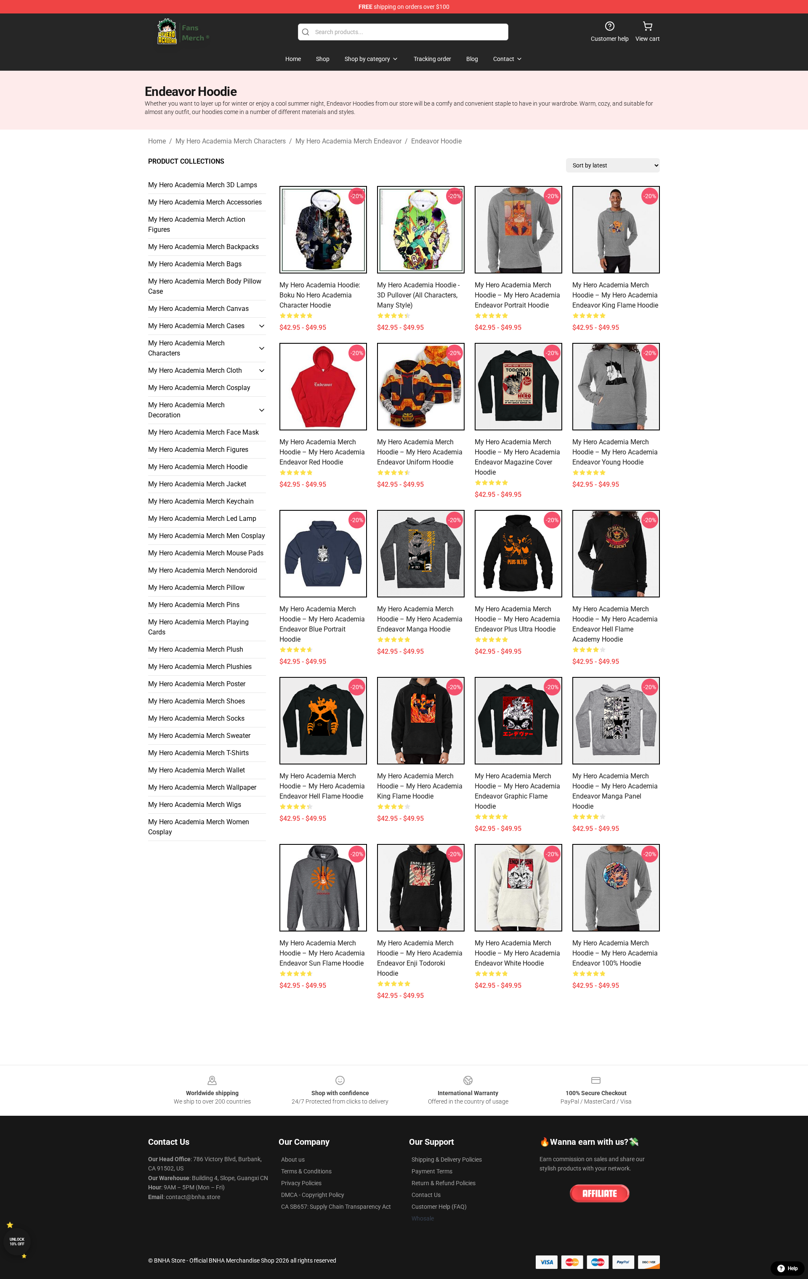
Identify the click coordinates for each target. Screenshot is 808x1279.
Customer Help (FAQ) (439, 1206)
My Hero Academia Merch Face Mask (203, 432)
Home (157, 141)
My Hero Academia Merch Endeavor (348, 141)
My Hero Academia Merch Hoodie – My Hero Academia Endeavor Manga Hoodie (419, 619)
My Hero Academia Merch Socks (196, 718)
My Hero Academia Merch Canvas (198, 309)
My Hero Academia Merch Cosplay (199, 388)
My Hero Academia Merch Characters (230, 141)
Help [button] (793, 1268)
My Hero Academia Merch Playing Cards (198, 627)
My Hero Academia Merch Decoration (186, 410)
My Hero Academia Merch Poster (196, 684)
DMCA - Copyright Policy (312, 1194)
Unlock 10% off (17, 1241)
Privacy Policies (301, 1183)
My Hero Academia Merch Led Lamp (202, 519)
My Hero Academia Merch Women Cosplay (198, 827)
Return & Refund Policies (444, 1183)
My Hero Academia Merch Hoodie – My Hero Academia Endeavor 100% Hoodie (615, 953)
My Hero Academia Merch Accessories (205, 202)
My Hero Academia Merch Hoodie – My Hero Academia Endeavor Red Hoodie (322, 452)
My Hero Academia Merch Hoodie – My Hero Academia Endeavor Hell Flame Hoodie (322, 786)
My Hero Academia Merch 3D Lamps (202, 185)
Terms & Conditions (306, 1171)
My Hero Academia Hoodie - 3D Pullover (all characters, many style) (418, 295)
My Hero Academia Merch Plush (195, 649)
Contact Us (426, 1194)
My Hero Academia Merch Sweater (199, 736)
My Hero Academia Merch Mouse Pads (205, 553)
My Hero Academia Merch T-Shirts (198, 753)
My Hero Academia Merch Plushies (200, 667)
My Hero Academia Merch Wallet (196, 770)
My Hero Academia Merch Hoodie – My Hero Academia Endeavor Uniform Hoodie (419, 452)
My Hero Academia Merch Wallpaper (202, 787)
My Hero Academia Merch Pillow (196, 588)
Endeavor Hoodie (436, 141)
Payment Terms (432, 1171)
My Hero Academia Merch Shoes (196, 701)
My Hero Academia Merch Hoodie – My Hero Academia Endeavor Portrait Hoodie (517, 295)
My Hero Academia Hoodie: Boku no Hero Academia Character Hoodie (319, 295)
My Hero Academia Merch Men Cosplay (206, 536)
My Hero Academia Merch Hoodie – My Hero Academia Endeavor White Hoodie (517, 953)
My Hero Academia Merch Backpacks (203, 247)
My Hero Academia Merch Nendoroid (202, 570)
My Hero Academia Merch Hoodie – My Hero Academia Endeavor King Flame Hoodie (615, 295)
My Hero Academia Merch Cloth (195, 370)
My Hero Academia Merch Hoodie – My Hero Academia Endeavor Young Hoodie (615, 452)
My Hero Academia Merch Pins (193, 605)
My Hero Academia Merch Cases (196, 326)
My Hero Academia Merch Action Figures (196, 224)
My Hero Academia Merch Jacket (197, 484)
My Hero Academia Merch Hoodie (197, 467)
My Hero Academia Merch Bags (195, 264)
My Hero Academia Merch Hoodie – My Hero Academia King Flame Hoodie (419, 786)
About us (293, 1159)
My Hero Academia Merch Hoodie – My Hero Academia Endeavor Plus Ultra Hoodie (517, 619)
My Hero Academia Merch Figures (198, 450)
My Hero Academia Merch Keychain (201, 501)
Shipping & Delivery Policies (447, 1159)
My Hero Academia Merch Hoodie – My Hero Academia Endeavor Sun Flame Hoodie (322, 953)
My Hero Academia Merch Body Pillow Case (204, 286)
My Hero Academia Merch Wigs (194, 805)
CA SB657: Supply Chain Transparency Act (336, 1206)
